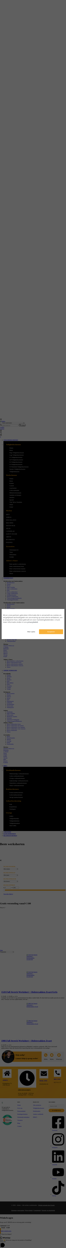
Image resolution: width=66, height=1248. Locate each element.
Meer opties (31, 632)
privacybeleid (32, 622)
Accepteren (51, 632)
